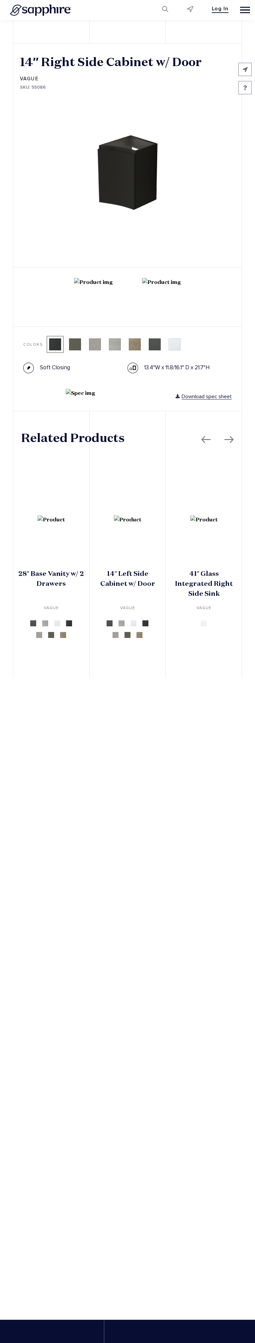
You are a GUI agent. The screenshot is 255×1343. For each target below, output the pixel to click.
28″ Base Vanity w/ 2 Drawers (51, 578)
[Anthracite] (155, 344)
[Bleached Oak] (115, 344)
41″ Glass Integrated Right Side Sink (204, 583)
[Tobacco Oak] (135, 344)
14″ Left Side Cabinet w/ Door (127, 578)
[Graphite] (55, 344)
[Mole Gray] (75, 344)
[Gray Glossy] (95, 344)
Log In (220, 9)
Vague (29, 79)
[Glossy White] (175, 344)
